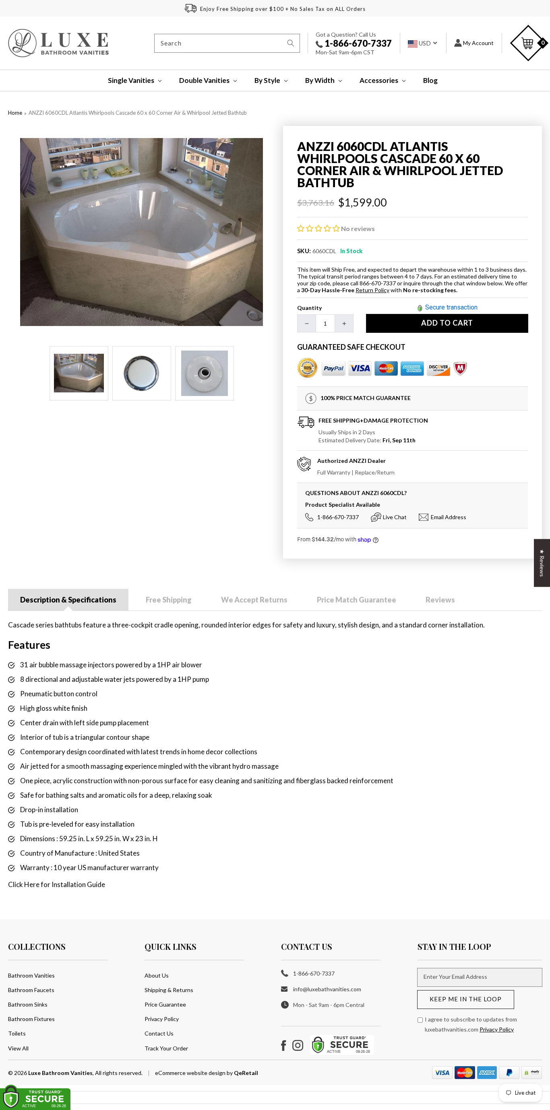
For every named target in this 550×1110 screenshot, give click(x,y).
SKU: (304, 250)
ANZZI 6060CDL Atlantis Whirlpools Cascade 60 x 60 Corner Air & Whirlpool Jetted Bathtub (138, 112)
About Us (157, 975)
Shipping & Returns (169, 989)
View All (18, 1048)
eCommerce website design (191, 1072)
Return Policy (372, 290)
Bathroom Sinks (28, 1004)
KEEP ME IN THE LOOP (466, 999)
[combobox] (227, 43)
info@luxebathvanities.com (327, 989)
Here (31, 884)
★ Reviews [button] (542, 563)
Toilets (17, 1033)
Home (15, 112)
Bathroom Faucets (31, 989)
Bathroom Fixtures (31, 1018)
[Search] (291, 43)
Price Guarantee (165, 1004)
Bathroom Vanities (31, 975)
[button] (129, 80)
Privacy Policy (162, 1018)
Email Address (448, 517)
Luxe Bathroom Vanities (60, 1072)
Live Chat (395, 517)
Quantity (309, 307)
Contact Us (159, 1033)
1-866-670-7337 (357, 43)
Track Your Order (166, 1048)
